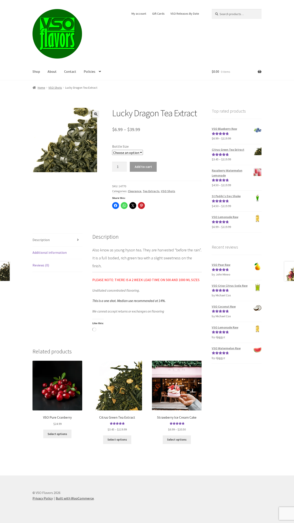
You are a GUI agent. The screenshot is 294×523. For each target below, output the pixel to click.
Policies (89, 71)
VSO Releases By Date (184, 13)
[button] (95, 114)
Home (41, 88)
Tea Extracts (151, 191)
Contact (70, 71)
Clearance (134, 191)
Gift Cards (158, 13)
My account (139, 13)
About (52, 71)
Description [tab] (41, 240)
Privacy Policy (42, 498)
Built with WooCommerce (75, 498)
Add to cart (143, 166)
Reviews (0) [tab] (40, 265)
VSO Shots (55, 88)
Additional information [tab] (49, 252)
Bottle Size (120, 146)
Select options (57, 434)
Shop (36, 71)
